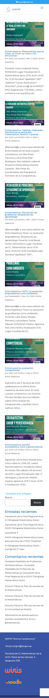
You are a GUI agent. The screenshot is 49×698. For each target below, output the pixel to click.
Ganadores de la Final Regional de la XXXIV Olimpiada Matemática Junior (24, 577)
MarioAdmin (14, 296)
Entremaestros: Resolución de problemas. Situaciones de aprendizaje (21, 214)
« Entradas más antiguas (18, 493)
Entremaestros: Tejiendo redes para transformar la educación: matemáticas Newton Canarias (24, 132)
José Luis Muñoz (17, 58)
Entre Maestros (12, 141)
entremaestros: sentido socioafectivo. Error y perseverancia (23, 446)
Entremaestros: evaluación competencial (19, 369)
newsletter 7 (11, 533)
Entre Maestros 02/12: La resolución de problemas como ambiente (24, 292)
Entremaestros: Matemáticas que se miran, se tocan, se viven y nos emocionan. (24, 53)
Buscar (8, 497)
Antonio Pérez (12, 586)
